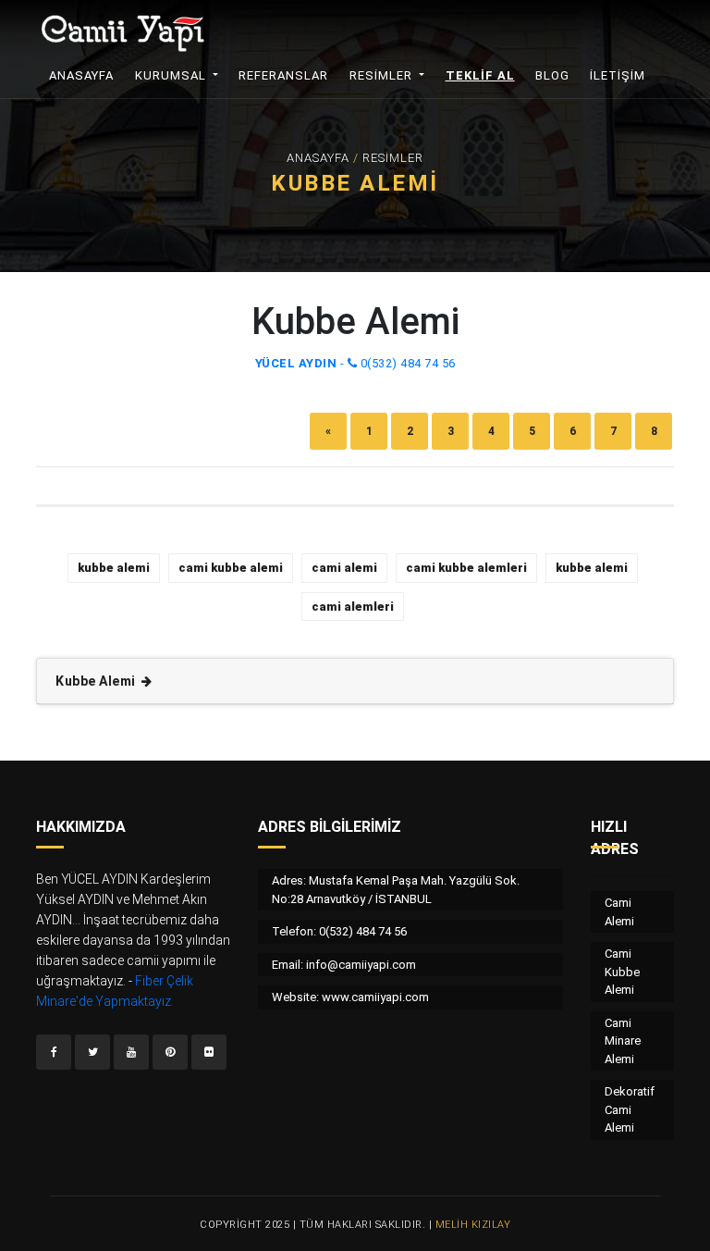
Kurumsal (172, 75)
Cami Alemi (619, 912)
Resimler (382, 75)
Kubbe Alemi (97, 681)
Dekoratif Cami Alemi (630, 1109)
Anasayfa (87, 75)
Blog (552, 75)
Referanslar (283, 75)
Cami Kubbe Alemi (622, 972)
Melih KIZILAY (473, 1225)
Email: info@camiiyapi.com (344, 965)
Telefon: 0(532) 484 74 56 (339, 931)
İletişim (617, 75)
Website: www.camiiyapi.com (350, 997)
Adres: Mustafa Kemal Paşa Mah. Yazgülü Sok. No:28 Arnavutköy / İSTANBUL (396, 889)
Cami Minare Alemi (623, 1041)
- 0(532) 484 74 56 (355, 363)
